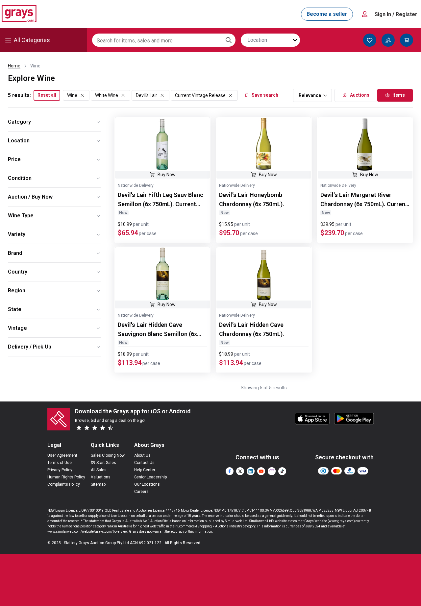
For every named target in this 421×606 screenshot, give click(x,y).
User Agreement (62, 455)
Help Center (144, 470)
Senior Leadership (150, 477)
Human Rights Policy (66, 477)
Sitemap (98, 484)
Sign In (396, 14)
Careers (141, 491)
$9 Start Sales (103, 462)
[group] (162, 144)
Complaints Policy (63, 484)
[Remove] (82, 95)
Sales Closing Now (108, 455)
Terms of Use (59, 462)
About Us (142, 455)
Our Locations (147, 484)
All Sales (99, 470)
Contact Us (144, 462)
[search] (229, 40)
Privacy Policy (59, 470)
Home (14, 65)
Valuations (101, 477)
